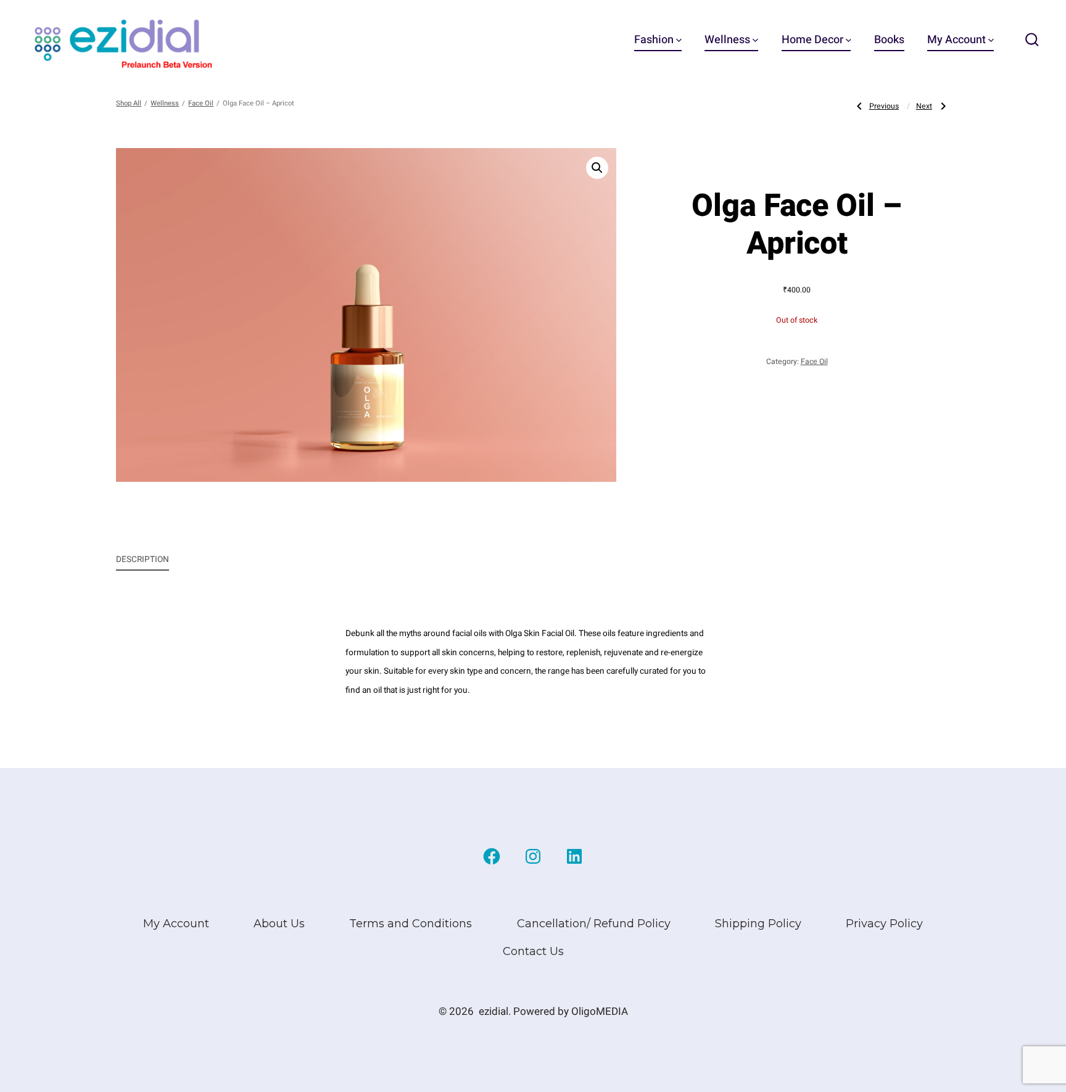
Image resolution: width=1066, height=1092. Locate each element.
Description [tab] (142, 559)
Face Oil (200, 103)
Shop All (128, 103)
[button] (597, 168)
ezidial (493, 1011)
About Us (279, 923)
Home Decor (812, 39)
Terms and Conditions (410, 923)
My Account (956, 39)
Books (889, 39)
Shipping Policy (758, 923)
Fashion (654, 39)
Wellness (727, 39)
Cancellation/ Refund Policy (594, 923)
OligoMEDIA (599, 1011)
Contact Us (533, 951)
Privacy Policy (884, 923)
